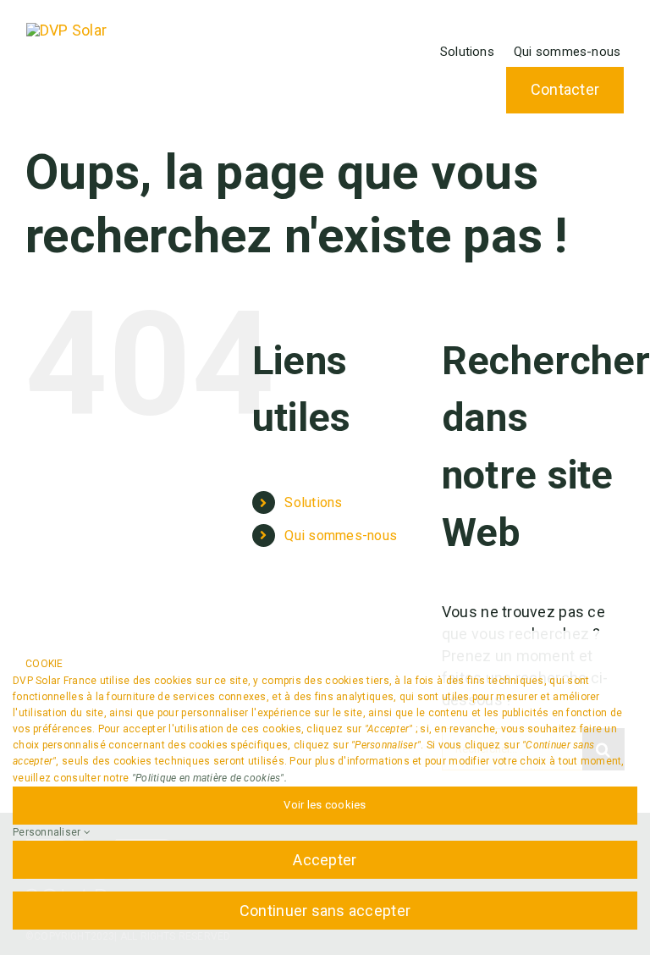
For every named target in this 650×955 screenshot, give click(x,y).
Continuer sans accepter (325, 910)
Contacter (565, 89)
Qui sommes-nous (340, 535)
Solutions (313, 502)
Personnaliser (48, 832)
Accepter (324, 860)
